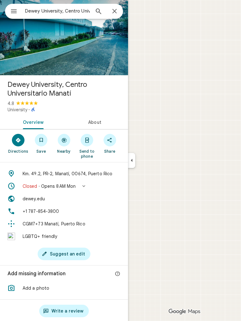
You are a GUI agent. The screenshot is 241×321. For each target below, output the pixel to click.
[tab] (32, 121)
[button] (64, 186)
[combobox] (57, 11)
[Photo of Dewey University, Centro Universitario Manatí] (64, 37)
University (17, 110)
